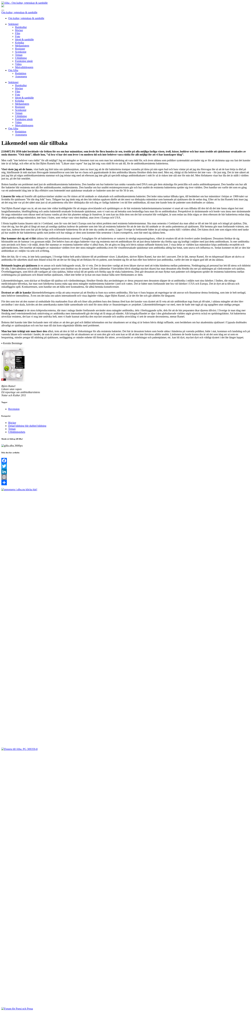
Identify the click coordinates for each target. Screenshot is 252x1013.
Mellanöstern (22, 45)
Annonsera (21, 76)
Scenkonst (20, 51)
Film (17, 33)
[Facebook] (126, 460)
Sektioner (13, 24)
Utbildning (21, 58)
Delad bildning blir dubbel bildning (27, 425)
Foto (17, 36)
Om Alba (13, 70)
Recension (14, 409)
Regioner (20, 48)
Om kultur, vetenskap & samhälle (19, 12)
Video (18, 64)
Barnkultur (21, 27)
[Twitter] (126, 466)
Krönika (19, 42)
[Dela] (126, 482)
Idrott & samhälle (24, 39)
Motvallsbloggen (24, 67)
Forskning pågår (24, 61)
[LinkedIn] (126, 471)
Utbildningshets (16, 431)
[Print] (126, 477)
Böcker (19, 30)
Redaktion (20, 73)
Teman (18, 54)
